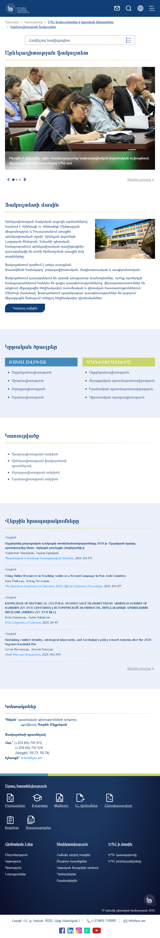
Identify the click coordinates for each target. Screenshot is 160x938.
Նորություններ (15, 874)
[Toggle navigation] (152, 8)
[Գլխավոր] (17, 8)
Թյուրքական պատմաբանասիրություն (122, 380)
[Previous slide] (8, 179)
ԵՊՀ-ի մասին (120, 844)
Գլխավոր (12, 22)
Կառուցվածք (33, 22)
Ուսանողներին (67, 880)
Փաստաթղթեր (38, 827)
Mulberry (61, 805)
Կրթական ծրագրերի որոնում (77, 868)
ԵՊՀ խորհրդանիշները (124, 861)
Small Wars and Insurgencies (22, 654)
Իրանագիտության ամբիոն (35, 479)
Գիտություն (13, 868)
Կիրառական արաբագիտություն (117, 397)
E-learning (40, 805)
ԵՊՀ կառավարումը (122, 855)
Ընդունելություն (16, 855)
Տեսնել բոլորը (139, 179)
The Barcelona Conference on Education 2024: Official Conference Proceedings (53, 586)
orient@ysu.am (31, 757)
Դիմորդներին (66, 874)
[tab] (13, 180)
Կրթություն (13, 861)
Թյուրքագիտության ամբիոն (36, 472)
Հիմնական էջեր (19, 844)
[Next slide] (25, 179)
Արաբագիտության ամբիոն (35, 454)
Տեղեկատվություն (72, 844)
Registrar (12, 827)
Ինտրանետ (15, 805)
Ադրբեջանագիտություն (32, 372)
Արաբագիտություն (28, 380)
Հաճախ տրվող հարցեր (73, 855)
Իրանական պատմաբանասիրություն (121, 389)
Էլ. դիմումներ (86, 805)
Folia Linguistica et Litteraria (23, 622)
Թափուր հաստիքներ (72, 861)
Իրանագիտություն (28, 397)
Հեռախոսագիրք (118, 805)
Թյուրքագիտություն (28, 389)
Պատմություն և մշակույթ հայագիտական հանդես (39, 558)
